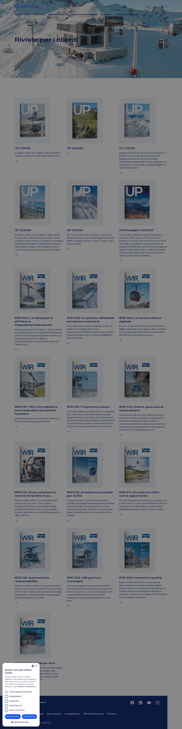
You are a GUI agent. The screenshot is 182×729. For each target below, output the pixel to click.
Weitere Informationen (27, 686)
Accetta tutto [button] (13, 716)
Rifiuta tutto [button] (29, 716)
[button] (21, 722)
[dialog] (21, 695)
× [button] (36, 666)
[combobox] (33, 666)
